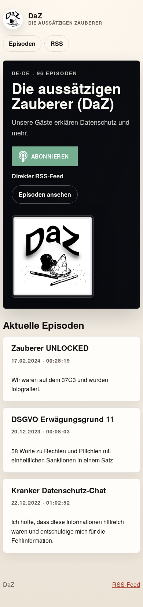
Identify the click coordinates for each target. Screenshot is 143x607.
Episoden (22, 43)
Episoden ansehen (45, 194)
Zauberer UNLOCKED (50, 347)
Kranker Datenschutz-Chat (58, 490)
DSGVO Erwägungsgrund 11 (62, 419)
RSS (57, 43)
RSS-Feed (126, 584)
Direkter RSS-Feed (37, 176)
